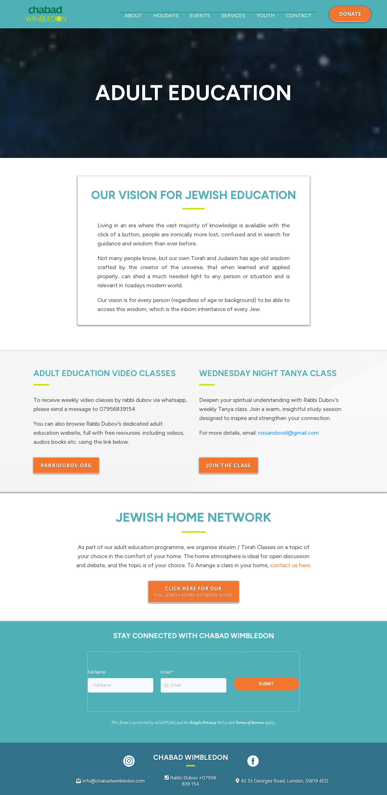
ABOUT (133, 15)
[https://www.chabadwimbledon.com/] (46, 14)
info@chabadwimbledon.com (113, 781)
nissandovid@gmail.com (288, 432)
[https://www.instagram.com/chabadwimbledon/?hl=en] (129, 761)
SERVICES (233, 15)
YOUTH (266, 15)
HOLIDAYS (166, 15)
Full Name (96, 672)
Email (167, 672)
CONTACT (298, 15)
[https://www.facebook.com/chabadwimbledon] (253, 761)
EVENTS (200, 15)
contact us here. (290, 565)
